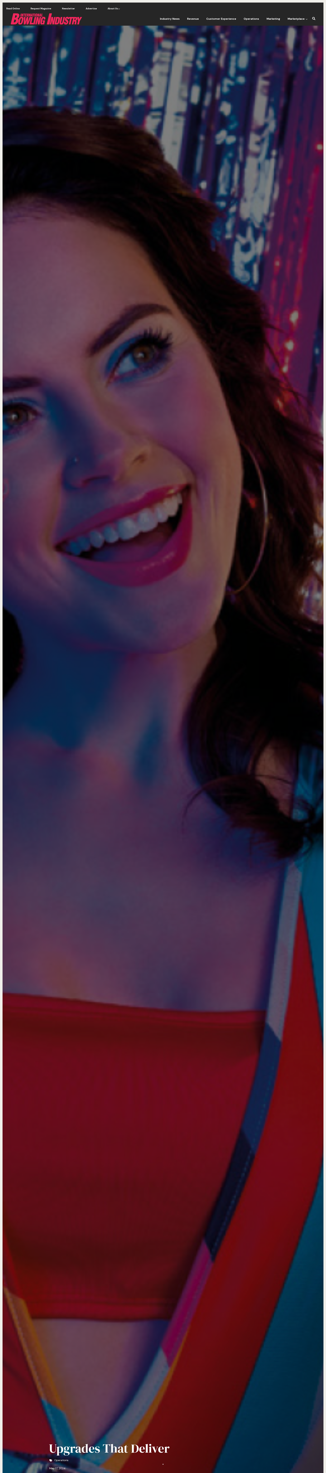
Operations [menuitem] (251, 19)
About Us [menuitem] (112, 9)
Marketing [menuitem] (273, 19)
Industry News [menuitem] (170, 19)
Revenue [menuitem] (193, 19)
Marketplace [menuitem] (297, 20)
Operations (61, 1460)
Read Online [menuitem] (13, 8)
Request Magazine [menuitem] (41, 8)
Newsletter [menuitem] (68, 8)
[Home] (46, 18)
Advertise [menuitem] (91, 8)
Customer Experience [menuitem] (221, 19)
